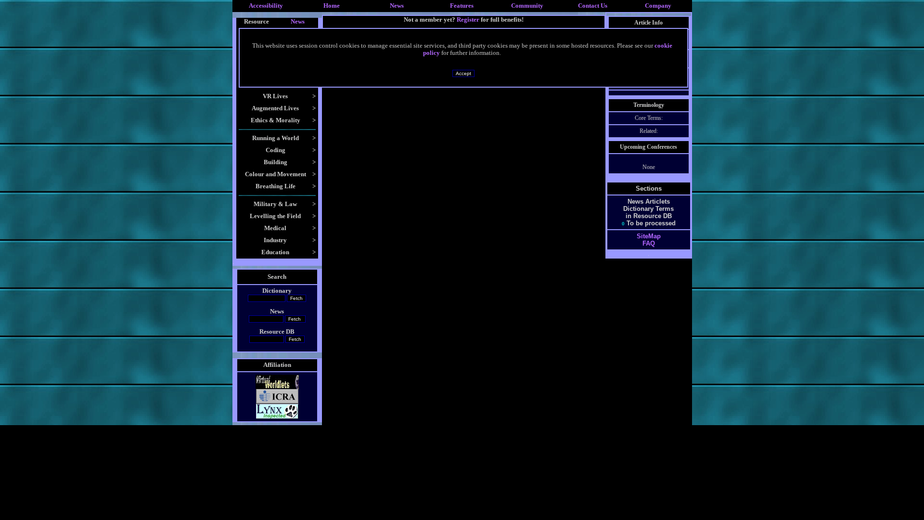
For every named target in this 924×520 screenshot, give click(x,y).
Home (331, 5)
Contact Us (592, 5)
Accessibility (266, 5)
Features (462, 5)
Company (658, 5)
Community (527, 5)
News (397, 5)
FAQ (648, 243)
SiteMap (649, 236)
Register (468, 19)
